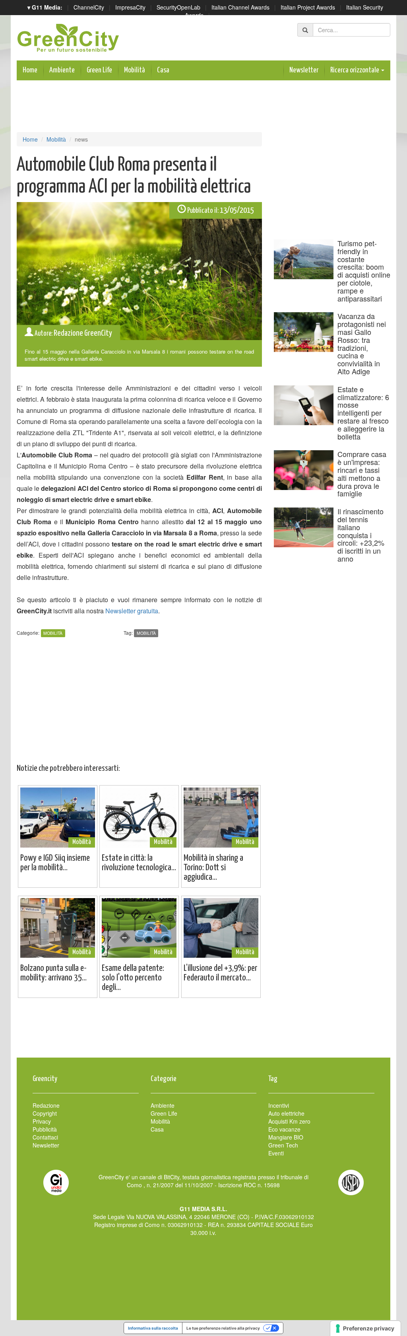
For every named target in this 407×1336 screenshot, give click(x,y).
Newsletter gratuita (131, 610)
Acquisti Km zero (289, 1121)
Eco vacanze (284, 1129)
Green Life (99, 70)
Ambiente (62, 70)
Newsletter (303, 70)
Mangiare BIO (285, 1137)
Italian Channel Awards (240, 7)
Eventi (276, 1153)
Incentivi (278, 1105)
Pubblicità (45, 1129)
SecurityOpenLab (178, 7)
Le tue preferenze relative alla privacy (223, 1328)
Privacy (42, 1121)
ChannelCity (89, 7)
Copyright (45, 1113)
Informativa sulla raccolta (153, 1328)
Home (30, 70)
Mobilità (134, 70)
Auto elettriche (286, 1113)
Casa (163, 70)
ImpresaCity (130, 7)
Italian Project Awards (308, 7)
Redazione (46, 1105)
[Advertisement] (203, 1032)
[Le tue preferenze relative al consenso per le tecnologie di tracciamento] (365, 1328)
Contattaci (45, 1137)
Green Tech (283, 1145)
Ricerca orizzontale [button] (355, 70)
